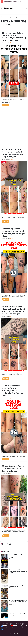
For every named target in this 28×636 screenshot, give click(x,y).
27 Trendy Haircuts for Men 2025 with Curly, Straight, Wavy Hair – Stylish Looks (18, 602)
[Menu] (1, 8)
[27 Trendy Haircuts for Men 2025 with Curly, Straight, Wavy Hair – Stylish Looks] (4, 606)
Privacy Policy (18, 627)
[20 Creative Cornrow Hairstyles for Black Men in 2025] (4, 591)
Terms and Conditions (10, 627)
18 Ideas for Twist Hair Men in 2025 (17, 613)
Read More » (5, 105)
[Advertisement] (19, 7)
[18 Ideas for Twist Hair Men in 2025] (4, 615)
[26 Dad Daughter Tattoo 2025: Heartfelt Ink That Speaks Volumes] (14, 501)
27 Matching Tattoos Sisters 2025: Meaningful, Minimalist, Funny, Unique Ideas (13, 232)
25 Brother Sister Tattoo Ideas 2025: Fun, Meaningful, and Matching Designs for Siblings (14, 36)
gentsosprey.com (20, 626)
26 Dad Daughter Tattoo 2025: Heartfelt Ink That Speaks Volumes (13, 468)
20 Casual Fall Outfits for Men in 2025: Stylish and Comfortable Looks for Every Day (18, 556)
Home (3, 17)
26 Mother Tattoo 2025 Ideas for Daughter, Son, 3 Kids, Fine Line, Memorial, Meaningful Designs (13, 310)
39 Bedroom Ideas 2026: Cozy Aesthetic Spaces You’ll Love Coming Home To (18, 571)
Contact (23, 627)
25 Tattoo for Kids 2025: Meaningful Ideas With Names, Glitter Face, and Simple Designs (13, 153)
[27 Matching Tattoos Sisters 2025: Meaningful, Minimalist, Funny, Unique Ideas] (14, 266)
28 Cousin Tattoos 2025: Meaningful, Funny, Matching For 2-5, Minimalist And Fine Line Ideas (12, 391)
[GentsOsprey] (8, 8)
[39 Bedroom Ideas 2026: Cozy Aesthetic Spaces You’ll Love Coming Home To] (4, 576)
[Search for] (26, 8)
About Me (14, 629)
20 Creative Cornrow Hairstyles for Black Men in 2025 (17, 585)
